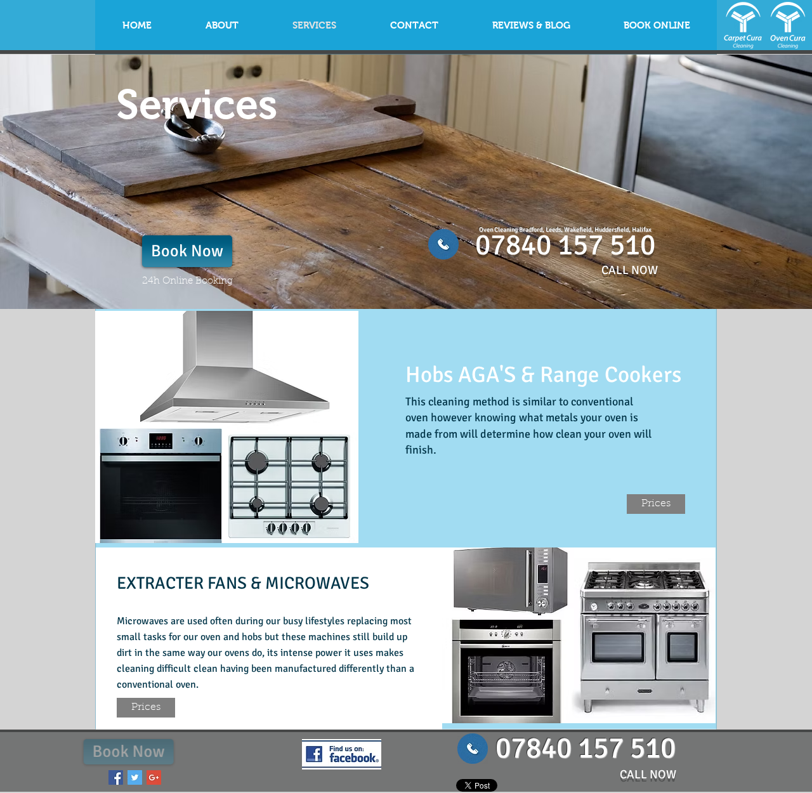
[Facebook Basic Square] (115, 777)
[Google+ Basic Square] (154, 777)
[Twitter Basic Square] (135, 777)
